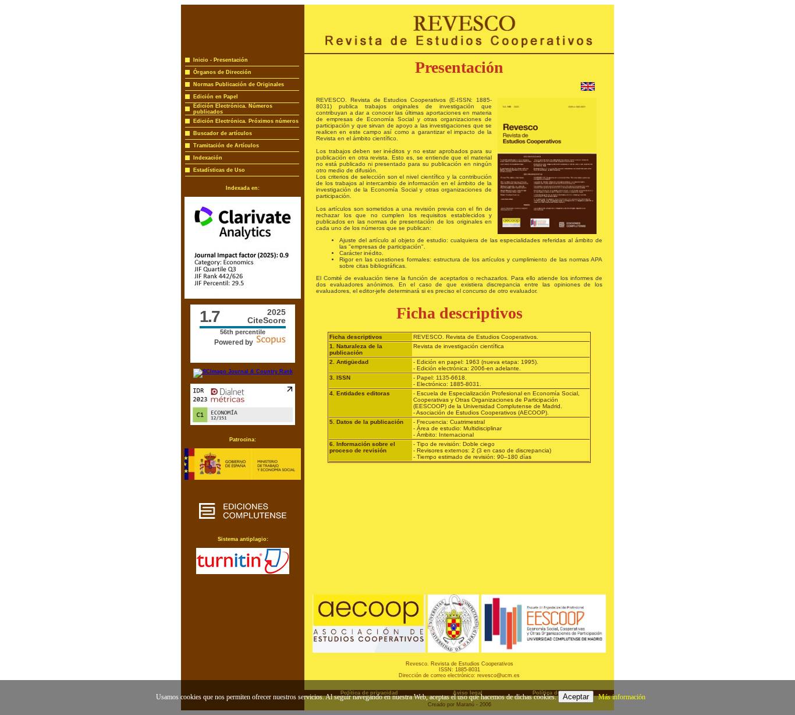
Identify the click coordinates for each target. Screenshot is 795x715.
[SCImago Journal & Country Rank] (243, 371)
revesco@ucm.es (498, 675)
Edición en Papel (215, 97)
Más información (621, 697)
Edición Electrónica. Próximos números (246, 121)
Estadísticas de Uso (219, 170)
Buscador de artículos (222, 133)
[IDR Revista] (242, 423)
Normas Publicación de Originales (238, 84)
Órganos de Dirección (222, 72)
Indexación (207, 158)
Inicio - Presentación (220, 60)
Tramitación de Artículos (226, 145)
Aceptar (576, 696)
